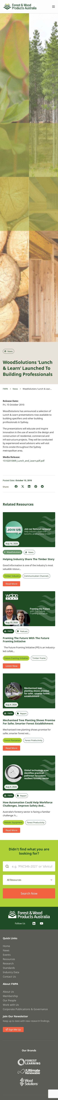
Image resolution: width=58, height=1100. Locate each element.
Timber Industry (12, 576)
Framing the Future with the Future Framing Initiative (26, 639)
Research (8, 963)
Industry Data (11, 972)
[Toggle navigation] (52, 7)
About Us (8, 991)
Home (6, 946)
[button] (16, 486)
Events (7, 954)
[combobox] (29, 880)
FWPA (5, 388)
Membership (10, 996)
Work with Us (11, 1004)
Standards (9, 967)
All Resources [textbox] (14, 879)
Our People (9, 1000)
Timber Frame (39, 658)
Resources (9, 959)
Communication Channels (36, 576)
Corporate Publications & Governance (25, 1009)
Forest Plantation (12, 740)
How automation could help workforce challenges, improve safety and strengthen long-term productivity (28, 805)
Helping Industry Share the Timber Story (28, 559)
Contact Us (9, 976)
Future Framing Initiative (16, 658)
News (15, 388)
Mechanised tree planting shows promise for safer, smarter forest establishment (29, 721)
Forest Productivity (33, 740)
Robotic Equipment (13, 822)
